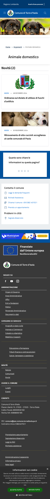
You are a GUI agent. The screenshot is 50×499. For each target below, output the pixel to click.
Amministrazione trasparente (17, 457)
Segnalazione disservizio (15, 438)
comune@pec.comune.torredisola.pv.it (21, 421)
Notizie (8, 370)
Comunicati (9, 373)
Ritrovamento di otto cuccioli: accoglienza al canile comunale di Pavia (25, 136)
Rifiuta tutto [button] (34, 490)
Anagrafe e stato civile (14, 325)
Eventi (7, 391)
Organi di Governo (12, 292)
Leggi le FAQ (10, 442)
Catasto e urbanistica (13, 333)
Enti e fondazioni (12, 303)
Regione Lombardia (11, 4)
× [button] (47, 469)
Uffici (7, 299)
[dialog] (25, 483)
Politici (8, 306)
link (25, 485)
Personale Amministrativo (15, 310)
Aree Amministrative (13, 295)
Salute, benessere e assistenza (21, 355)
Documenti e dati (12, 314)
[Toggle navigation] (4, 12)
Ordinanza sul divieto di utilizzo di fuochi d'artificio (24, 99)
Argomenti (18, 47)
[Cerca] (45, 13)
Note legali (9, 464)
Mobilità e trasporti (12, 336)
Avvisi (6, 93)
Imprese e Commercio (13, 329)
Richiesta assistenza (13, 445)
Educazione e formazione (19, 348)
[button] (25, 495)
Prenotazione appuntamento (16, 434)
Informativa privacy (13, 460)
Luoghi (8, 387)
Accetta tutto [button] (16, 490)
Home (8, 47)
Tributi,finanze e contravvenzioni (22, 351)
